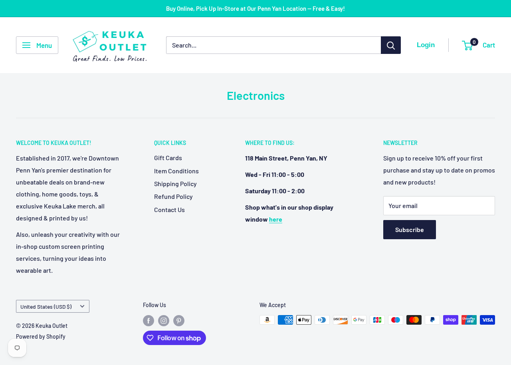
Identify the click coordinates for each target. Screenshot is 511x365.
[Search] (391, 45)
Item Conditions (176, 171)
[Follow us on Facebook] (148, 320)
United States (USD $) (45, 306)
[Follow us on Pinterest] (178, 320)
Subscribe (409, 229)
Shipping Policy (175, 183)
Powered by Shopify (40, 336)
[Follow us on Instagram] (163, 320)
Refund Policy (173, 196)
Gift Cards (168, 157)
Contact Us (169, 209)
